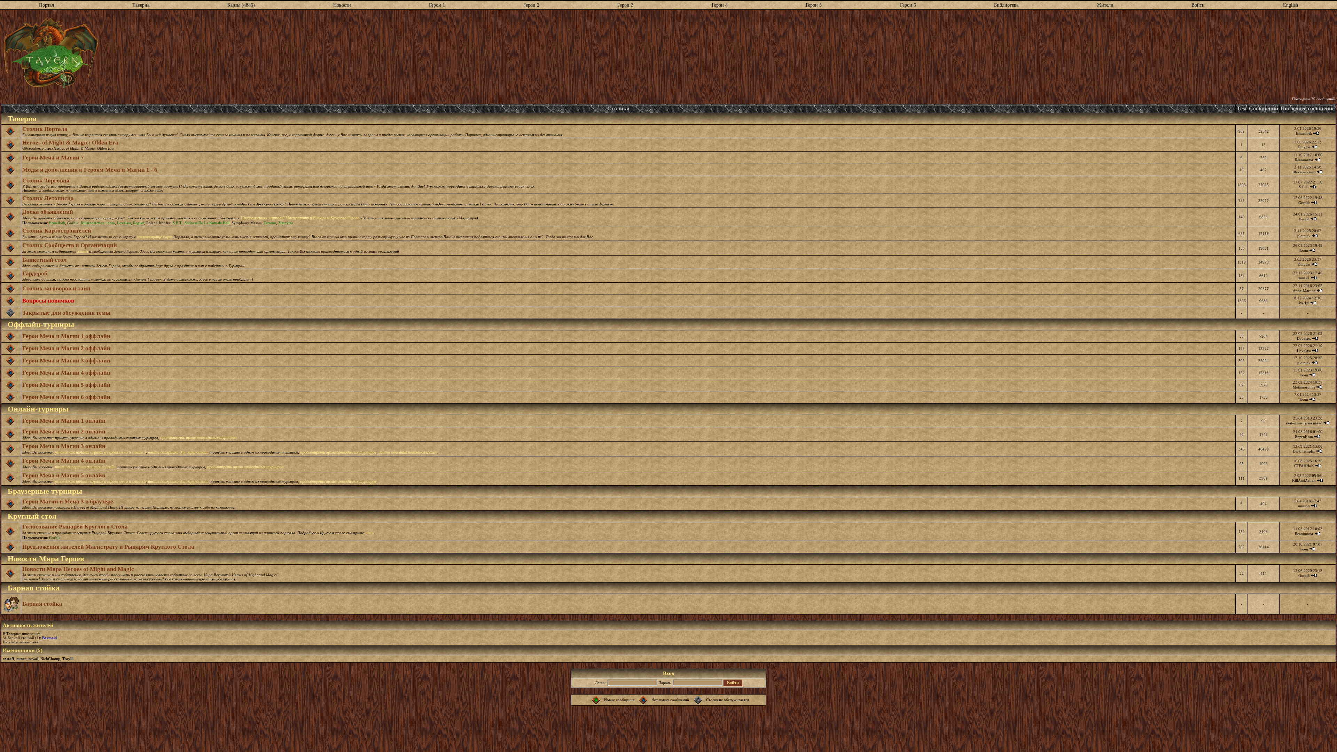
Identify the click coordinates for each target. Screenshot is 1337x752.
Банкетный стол (44, 260)
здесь (369, 532)
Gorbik (1304, 203)
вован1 (1304, 278)
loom (111, 223)
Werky (1304, 303)
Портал (46, 5)
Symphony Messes (246, 223)
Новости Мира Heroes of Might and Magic (78, 569)
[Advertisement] (717, 53)
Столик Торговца (46, 180)
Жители (1105, 5)
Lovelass (124, 223)
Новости (342, 5)
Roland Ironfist (158, 223)
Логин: (601, 683)
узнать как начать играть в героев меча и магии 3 (100, 452)
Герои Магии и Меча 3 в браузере (67, 501)
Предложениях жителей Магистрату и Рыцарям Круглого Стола (300, 218)
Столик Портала (45, 129)
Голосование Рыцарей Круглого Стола (75, 526)
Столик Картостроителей (56, 230)
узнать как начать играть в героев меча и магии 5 (100, 481)
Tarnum (270, 223)
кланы (82, 251)
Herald (1304, 219)
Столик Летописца (48, 198)
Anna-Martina (1304, 291)
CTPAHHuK (1304, 466)
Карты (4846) (241, 5)
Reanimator (1304, 160)
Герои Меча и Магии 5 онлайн (63, 475)
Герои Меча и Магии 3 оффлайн (66, 360)
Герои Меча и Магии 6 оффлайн (66, 397)
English (1290, 5)
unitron (1304, 506)
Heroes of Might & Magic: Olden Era (70, 142)
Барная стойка (42, 604)
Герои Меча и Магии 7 (53, 157)
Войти (1198, 5)
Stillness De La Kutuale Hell (207, 223)
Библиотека (1006, 5)
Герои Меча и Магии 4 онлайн (63, 460)
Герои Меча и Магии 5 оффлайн (66, 385)
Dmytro (1304, 147)
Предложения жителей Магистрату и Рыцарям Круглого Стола (108, 546)
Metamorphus (1304, 387)
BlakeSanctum (1303, 172)
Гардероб (34, 273)
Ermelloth (1304, 133)
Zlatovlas (285, 223)
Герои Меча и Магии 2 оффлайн (66, 348)
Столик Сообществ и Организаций (69, 245)
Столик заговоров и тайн (56, 288)
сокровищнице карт (154, 236)
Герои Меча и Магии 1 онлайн (63, 420)
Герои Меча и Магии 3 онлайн (63, 446)
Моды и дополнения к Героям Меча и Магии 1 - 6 (89, 169)
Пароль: (665, 683)
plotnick (1304, 236)
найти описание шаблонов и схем (407, 452)
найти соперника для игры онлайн (178, 452)
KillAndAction (92, 223)
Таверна (140, 5)
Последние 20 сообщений (1313, 99)
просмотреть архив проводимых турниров (198, 437)
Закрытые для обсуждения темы (66, 313)
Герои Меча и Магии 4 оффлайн (66, 372)
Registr (138, 223)
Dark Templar (1304, 451)
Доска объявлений (47, 212)
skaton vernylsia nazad (1304, 423)
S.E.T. (1304, 187)
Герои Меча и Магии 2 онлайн (63, 431)
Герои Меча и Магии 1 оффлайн (66, 336)
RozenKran (1304, 436)
